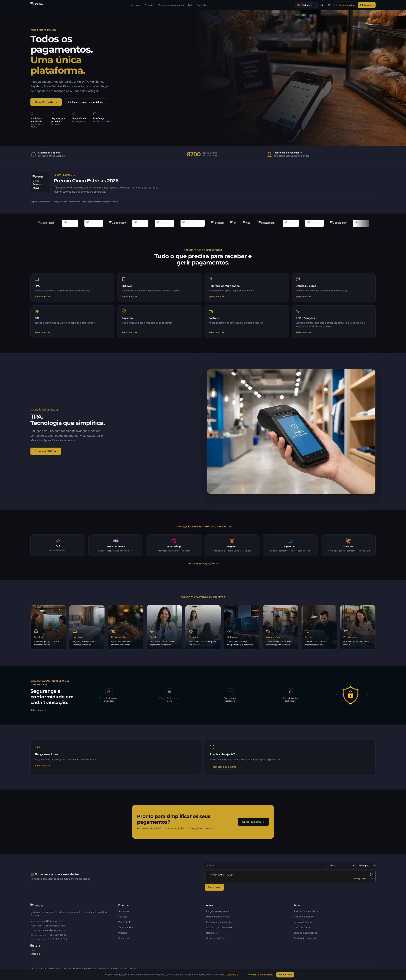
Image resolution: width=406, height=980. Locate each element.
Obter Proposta (44, 102)
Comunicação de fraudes (219, 927)
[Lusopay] (36, 5)
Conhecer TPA (43, 451)
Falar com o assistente (224, 766)
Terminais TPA (125, 927)
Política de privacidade (306, 911)
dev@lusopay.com (55, 925)
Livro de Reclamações (305, 932)
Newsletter (211, 932)
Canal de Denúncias (304, 927)
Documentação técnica (218, 916)
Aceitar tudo (285, 974)
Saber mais (36, 710)
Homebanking (347, 5)
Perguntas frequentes (217, 911)
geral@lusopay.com (52, 921)
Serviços (135, 5)
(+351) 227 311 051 (57, 934)
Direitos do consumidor (306, 938)
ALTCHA (370, 879)
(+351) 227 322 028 (56, 939)
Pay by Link (124, 922)
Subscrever (214, 887)
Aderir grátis (367, 5)
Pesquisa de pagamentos (219, 922)
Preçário (148, 5)
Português (307, 5)
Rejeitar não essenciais (260, 974)
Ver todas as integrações (201, 563)
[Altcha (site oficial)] (371, 874)
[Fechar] (298, 974)
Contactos (202, 5)
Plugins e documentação (171, 5)
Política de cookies (303, 916)
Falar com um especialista (87, 102)
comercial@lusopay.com (53, 930)
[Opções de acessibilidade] (329, 5)
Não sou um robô (222, 874)
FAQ (190, 5)
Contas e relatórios (216, 938)
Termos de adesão (303, 922)
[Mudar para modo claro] (322, 5)
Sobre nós (123, 911)
